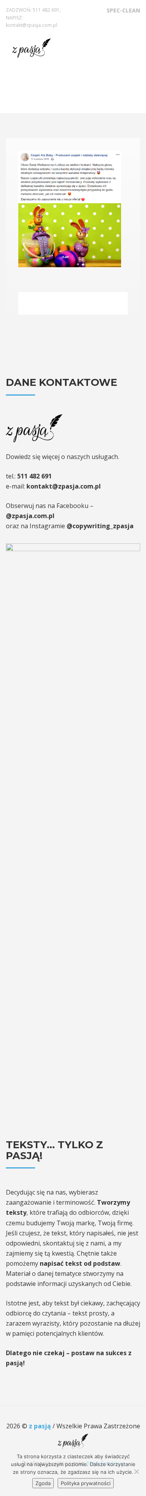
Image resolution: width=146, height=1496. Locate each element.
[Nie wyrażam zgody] (136, 1471)
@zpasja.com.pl (30, 516)
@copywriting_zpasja (100, 526)
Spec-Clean (123, 10)
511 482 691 (46, 10)
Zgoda (43, 1483)
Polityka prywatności (86, 1483)
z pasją (41, 1426)
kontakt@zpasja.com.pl (31, 25)
